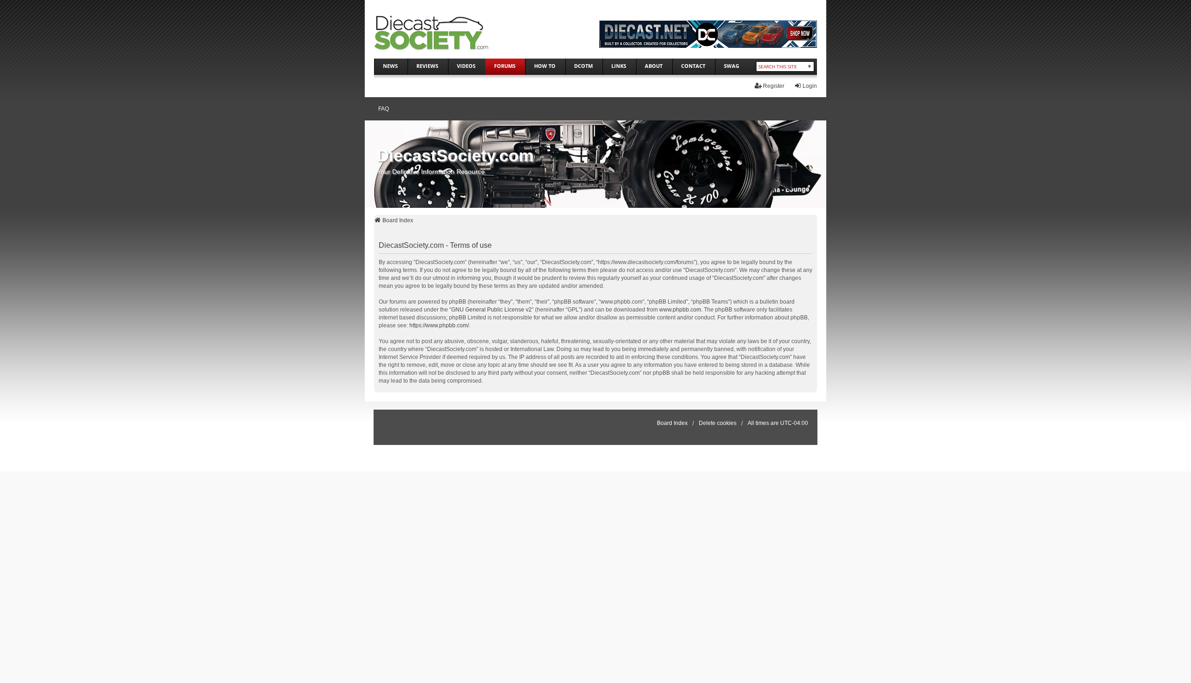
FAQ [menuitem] (383, 109)
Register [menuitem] (773, 86)
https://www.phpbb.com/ (439, 325)
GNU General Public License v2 (491, 309)
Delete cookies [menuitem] (717, 423)
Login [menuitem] (810, 86)
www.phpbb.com (680, 309)
